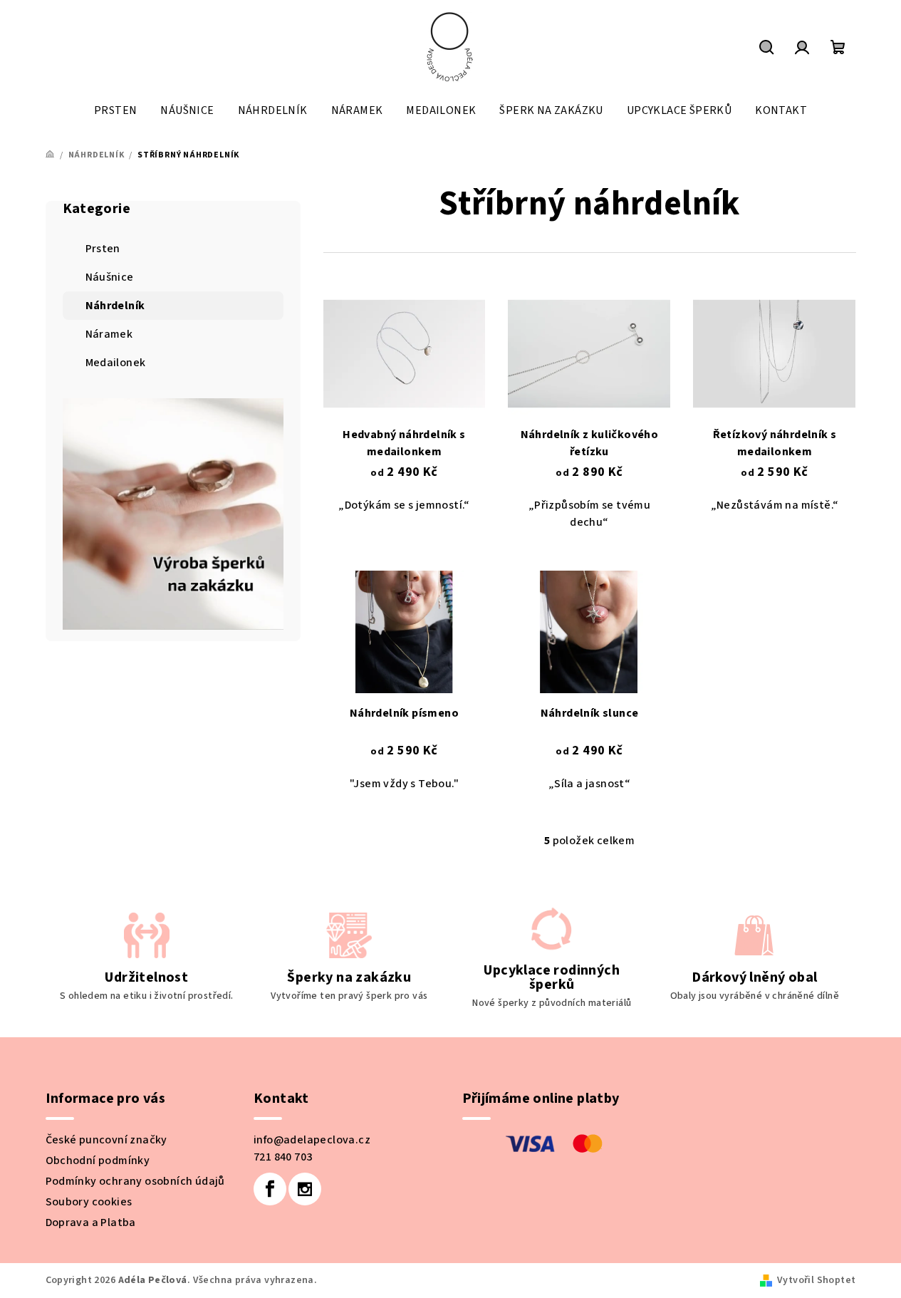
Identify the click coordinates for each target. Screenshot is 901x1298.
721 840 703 (283, 1157)
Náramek (109, 334)
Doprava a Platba (91, 1222)
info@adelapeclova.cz (312, 1140)
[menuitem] (115, 110)
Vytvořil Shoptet (816, 1280)
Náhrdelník (115, 305)
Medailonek (115, 362)
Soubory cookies (89, 1202)
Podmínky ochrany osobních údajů (135, 1181)
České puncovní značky (106, 1140)
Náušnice (109, 277)
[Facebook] (270, 1189)
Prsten (102, 248)
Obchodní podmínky (98, 1160)
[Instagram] (304, 1189)
